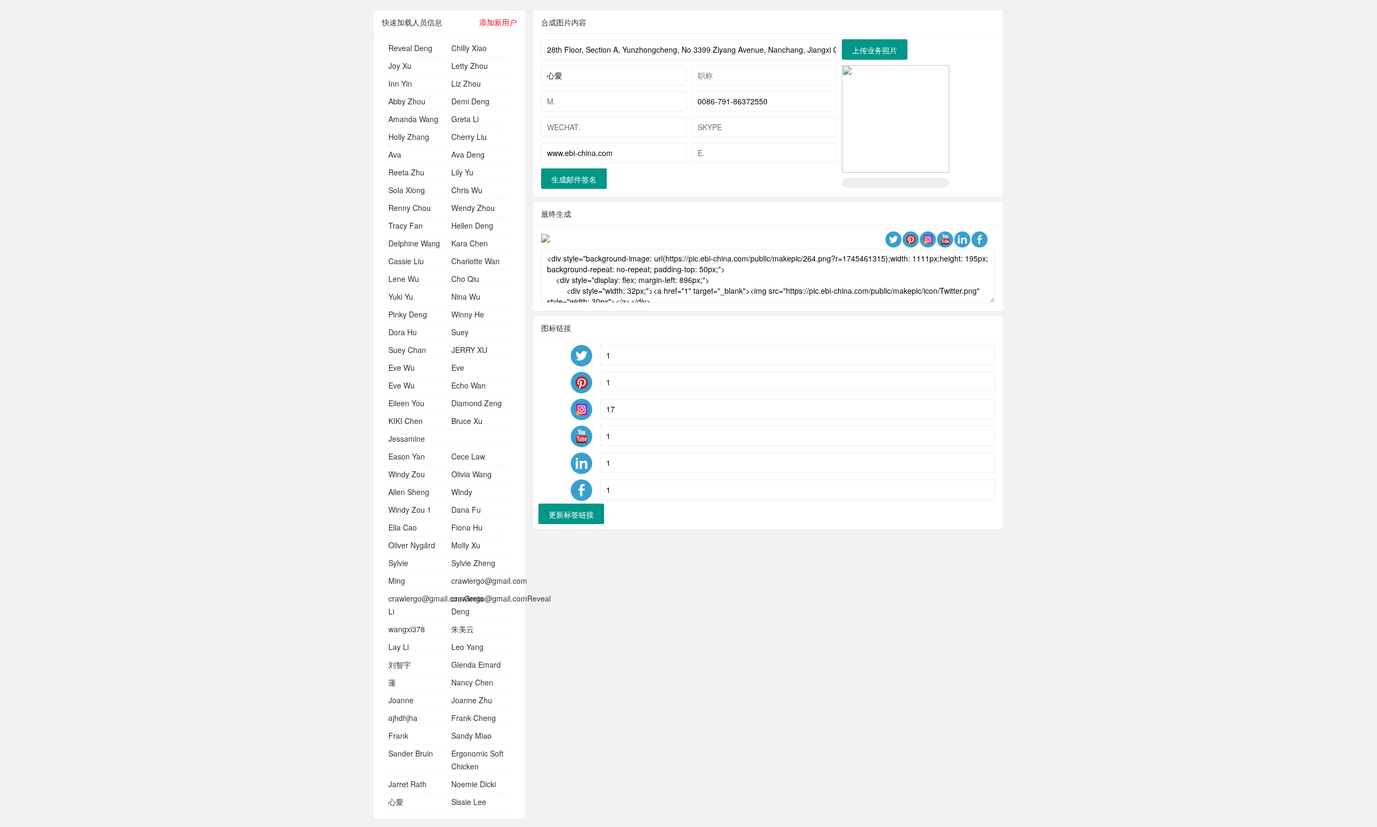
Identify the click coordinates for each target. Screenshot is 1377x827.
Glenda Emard (476, 664)
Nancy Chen (472, 682)
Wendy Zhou (473, 207)
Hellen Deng (472, 225)
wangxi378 (406, 629)
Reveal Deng (410, 48)
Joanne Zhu (471, 700)
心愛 (395, 801)
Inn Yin (400, 83)
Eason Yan (406, 456)
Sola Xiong (406, 190)
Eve (457, 367)
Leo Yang (467, 646)
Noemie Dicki (473, 784)
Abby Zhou (406, 101)
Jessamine (406, 438)
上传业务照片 (874, 50)
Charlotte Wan (475, 261)
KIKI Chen (405, 420)
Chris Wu (466, 190)
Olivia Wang (471, 474)
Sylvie (398, 562)
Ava (394, 154)
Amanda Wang (413, 119)
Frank (398, 735)
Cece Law (468, 456)
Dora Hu (402, 332)
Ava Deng (468, 154)
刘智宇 (399, 664)
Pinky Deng (407, 314)
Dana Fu (466, 509)
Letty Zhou (469, 65)
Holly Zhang (408, 136)
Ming (396, 580)
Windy (461, 491)
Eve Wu (401, 367)
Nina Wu (465, 296)
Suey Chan (407, 349)
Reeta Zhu (406, 172)
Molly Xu (465, 545)
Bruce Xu (466, 420)
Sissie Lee (468, 801)
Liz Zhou (466, 83)
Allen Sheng (408, 491)
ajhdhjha (402, 717)
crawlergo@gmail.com (489, 580)
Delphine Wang (414, 243)
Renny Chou (409, 207)
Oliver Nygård (411, 545)
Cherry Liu (469, 136)
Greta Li (465, 119)
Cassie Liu (406, 261)
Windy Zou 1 (409, 509)
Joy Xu (399, 65)
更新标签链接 (571, 514)
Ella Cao (402, 527)
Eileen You (406, 403)
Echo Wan (468, 385)
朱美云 (462, 629)
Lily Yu (462, 172)
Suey (460, 332)
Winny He (467, 314)
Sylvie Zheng (473, 562)
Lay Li (398, 646)
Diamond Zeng (476, 403)
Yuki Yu (400, 296)
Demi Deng (470, 101)
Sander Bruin (410, 753)
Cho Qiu (465, 278)
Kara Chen (469, 243)
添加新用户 (498, 22)
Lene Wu (403, 278)
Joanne (401, 700)
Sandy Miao (471, 735)
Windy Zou (406, 474)
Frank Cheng (473, 717)
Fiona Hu (466, 527)
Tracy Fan (405, 225)
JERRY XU (469, 349)
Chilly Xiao (469, 48)
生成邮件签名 (574, 179)
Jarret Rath (407, 784)
